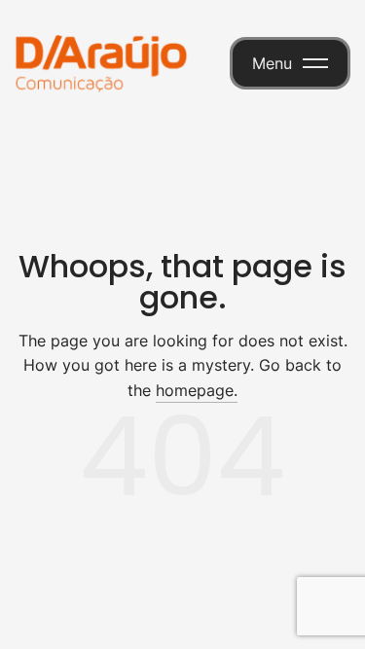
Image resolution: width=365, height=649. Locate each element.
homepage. (196, 390)
